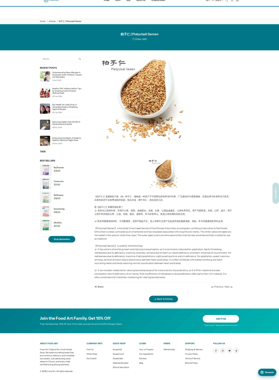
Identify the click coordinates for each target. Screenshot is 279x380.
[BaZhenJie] (46, 170)
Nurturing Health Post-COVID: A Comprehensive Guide (66, 123)
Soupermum (118, 354)
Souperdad (118, 358)
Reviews (142, 358)
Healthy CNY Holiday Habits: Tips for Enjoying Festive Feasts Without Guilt (66, 90)
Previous (218, 286)
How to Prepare (146, 349)
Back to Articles (165, 299)
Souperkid (117, 349)
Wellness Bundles (120, 363)
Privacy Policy (191, 354)
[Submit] (80, 59)
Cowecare (59, 181)
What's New (92, 354)
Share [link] (100, 286)
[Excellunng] (46, 211)
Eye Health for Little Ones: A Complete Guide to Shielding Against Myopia (65, 107)
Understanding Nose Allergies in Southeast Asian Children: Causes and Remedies (67, 74)
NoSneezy (58, 195)
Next (227, 286)
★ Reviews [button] (275, 193)
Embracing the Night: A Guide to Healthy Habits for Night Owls (66, 139)
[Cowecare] (46, 184)
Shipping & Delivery (194, 349)
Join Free (221, 318)
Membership (169, 349)
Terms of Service (192, 358)
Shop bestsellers (62, 239)
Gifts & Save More (121, 367)
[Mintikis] (46, 225)
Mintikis (58, 222)
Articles (52, 21)
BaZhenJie (59, 167)
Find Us (90, 349)
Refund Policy (191, 363)
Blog (141, 363)
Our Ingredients (146, 354)
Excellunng (59, 209)
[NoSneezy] (46, 197)
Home (42, 21)
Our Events (91, 358)
